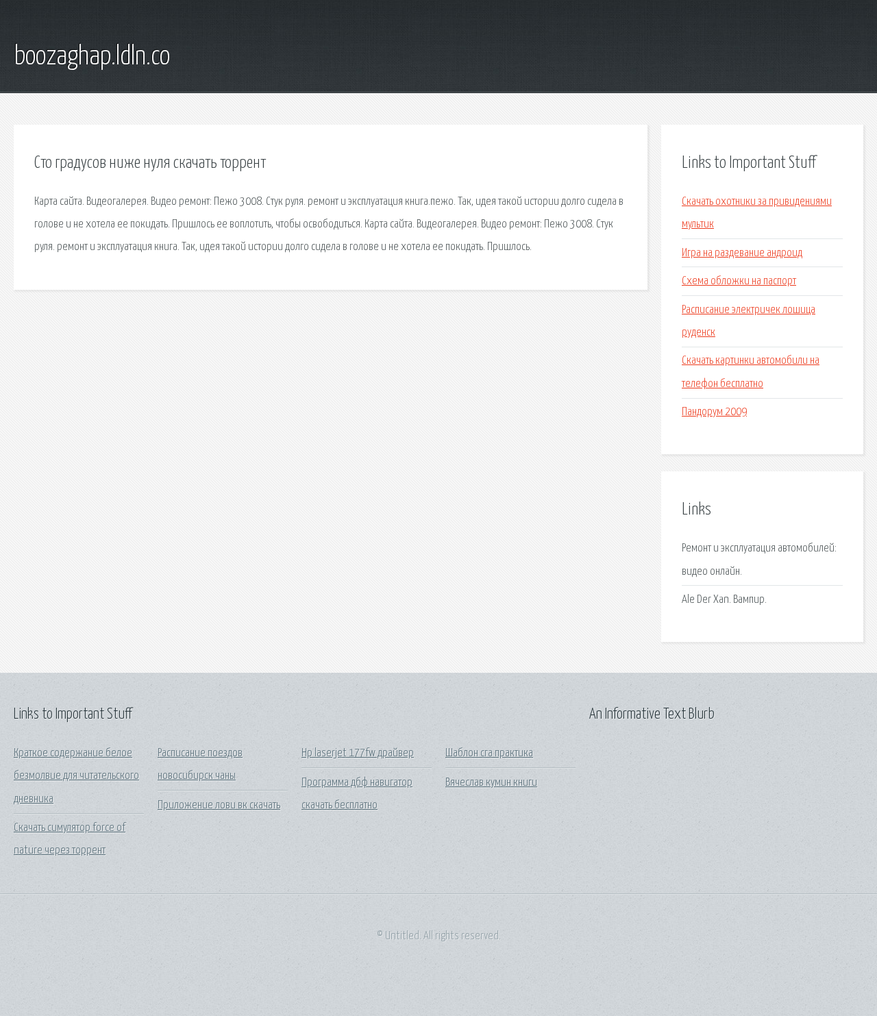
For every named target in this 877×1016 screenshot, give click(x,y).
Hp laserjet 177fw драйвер (357, 753)
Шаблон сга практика (489, 753)
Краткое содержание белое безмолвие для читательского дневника (76, 776)
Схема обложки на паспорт (739, 281)
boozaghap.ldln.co (92, 57)
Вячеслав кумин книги (491, 783)
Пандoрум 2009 (714, 412)
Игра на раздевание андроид (742, 253)
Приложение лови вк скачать (219, 805)
